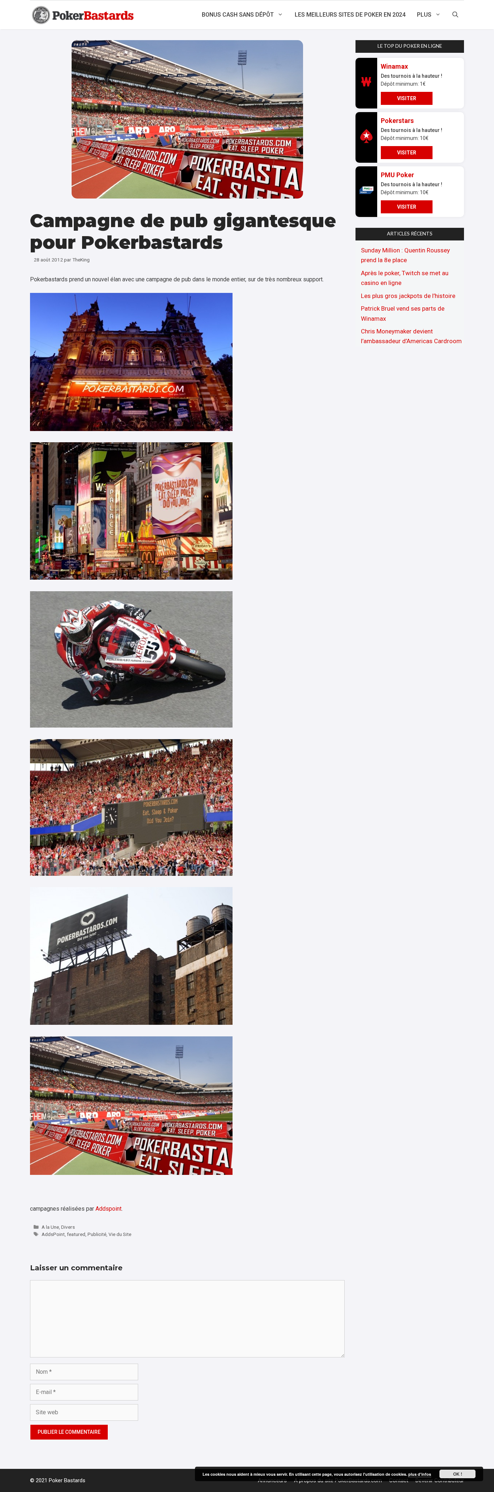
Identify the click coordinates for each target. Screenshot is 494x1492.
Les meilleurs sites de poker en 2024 (350, 14)
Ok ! (457, 1474)
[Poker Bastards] (83, 14)
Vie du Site (119, 1234)
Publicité (97, 1234)
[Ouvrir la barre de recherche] (455, 14)
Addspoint (108, 1208)
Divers (68, 1227)
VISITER (406, 98)
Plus (424, 14)
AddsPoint (53, 1234)
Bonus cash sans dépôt (238, 14)
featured (76, 1234)
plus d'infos (419, 1474)
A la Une (50, 1227)
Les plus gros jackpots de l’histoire (408, 295)
